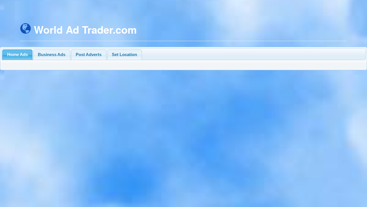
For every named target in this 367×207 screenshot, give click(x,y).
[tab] (17, 54)
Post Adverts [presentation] (88, 54)
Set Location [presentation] (124, 54)
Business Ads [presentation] (51, 54)
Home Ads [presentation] (17, 54)
